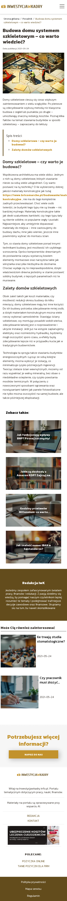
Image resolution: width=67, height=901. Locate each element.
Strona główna (12, 19)
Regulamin (33, 896)
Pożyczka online (33, 861)
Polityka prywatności (33, 882)
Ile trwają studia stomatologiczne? (51, 639)
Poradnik (28, 19)
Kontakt (33, 821)
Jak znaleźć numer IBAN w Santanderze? (33, 547)
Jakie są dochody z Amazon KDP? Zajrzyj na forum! (33, 473)
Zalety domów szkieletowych (32, 150)
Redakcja (33, 816)
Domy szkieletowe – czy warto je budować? (34, 142)
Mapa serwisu (33, 889)
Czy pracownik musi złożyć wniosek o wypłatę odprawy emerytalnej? (51, 680)
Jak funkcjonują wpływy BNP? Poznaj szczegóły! (33, 436)
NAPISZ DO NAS (34, 754)
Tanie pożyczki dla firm (33, 866)
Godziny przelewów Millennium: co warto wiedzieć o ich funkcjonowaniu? (33, 510)
